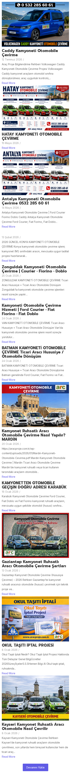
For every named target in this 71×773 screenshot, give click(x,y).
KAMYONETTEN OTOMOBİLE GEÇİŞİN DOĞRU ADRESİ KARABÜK (34, 485)
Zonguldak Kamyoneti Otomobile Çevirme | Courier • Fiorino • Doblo (34, 269)
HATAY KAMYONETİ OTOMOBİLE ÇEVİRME (32, 136)
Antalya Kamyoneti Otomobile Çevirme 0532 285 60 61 (31, 201)
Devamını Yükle (35, 767)
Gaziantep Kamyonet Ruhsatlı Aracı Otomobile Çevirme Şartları (34, 564)
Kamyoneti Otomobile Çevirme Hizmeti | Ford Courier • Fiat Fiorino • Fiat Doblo (31, 309)
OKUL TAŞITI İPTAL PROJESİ (28, 645)
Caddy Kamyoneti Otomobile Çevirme (30, 53)
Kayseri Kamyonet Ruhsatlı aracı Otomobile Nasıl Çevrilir (33, 726)
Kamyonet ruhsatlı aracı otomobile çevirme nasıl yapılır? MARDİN (33, 435)
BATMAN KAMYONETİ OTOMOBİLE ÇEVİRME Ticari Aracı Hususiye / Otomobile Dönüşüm (34, 352)
